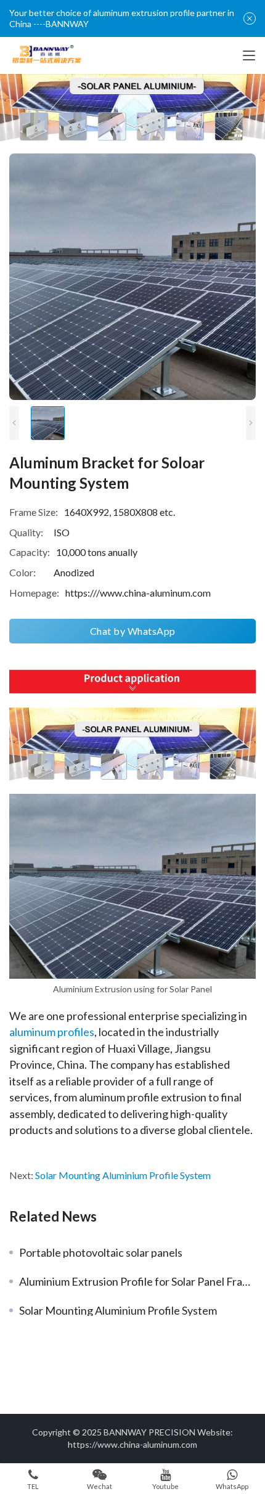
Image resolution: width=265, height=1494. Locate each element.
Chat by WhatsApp (133, 631)
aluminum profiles (51, 1032)
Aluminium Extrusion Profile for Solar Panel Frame (137, 1281)
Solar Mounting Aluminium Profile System (123, 1175)
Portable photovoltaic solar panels (100, 1252)
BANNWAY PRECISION (149, 1432)
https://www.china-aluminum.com (132, 1444)
